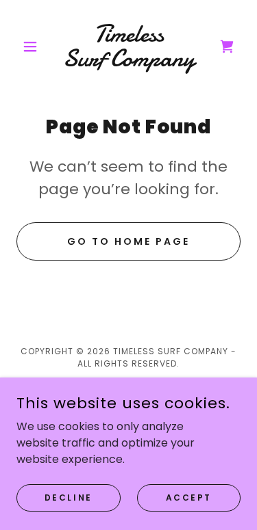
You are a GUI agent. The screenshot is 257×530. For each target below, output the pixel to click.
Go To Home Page (128, 241)
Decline (69, 497)
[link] (128, 46)
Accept (189, 497)
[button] (33, 46)
